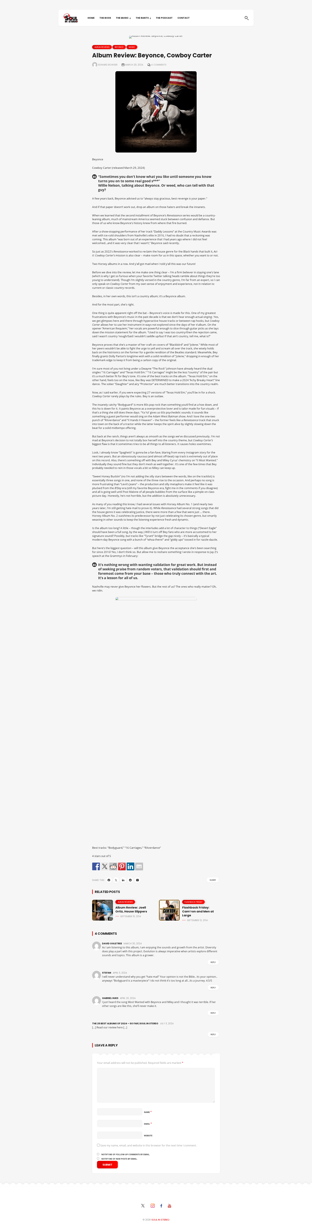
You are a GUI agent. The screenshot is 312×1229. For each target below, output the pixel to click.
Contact (183, 18)
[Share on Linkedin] (130, 866)
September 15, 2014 (130, 916)
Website (148, 1135)
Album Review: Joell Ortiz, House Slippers (131, 909)
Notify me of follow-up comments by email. (125, 1154)
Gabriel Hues (110, 998)
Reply (213, 962)
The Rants (142, 18)
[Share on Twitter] (105, 866)
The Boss (105, 18)
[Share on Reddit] (113, 866)
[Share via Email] (137, 880)
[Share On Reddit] (130, 880)
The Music (122, 18)
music (132, 47)
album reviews (102, 47)
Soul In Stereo (160, 1219)
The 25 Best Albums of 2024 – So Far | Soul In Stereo (125, 1023)
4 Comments (158, 64)
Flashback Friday (193, 902)
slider (213, 880)
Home (91, 18)
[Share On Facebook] (109, 880)
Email (148, 1124)
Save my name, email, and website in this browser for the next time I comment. (148, 1145)
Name (148, 1112)
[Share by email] (139, 866)
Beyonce (119, 47)
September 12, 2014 (197, 920)
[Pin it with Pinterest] (122, 866)
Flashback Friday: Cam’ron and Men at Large (198, 911)
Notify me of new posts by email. (119, 1158)
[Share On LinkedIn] (123, 880)
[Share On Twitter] (116, 880)
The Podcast (164, 18)
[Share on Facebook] (96, 866)
